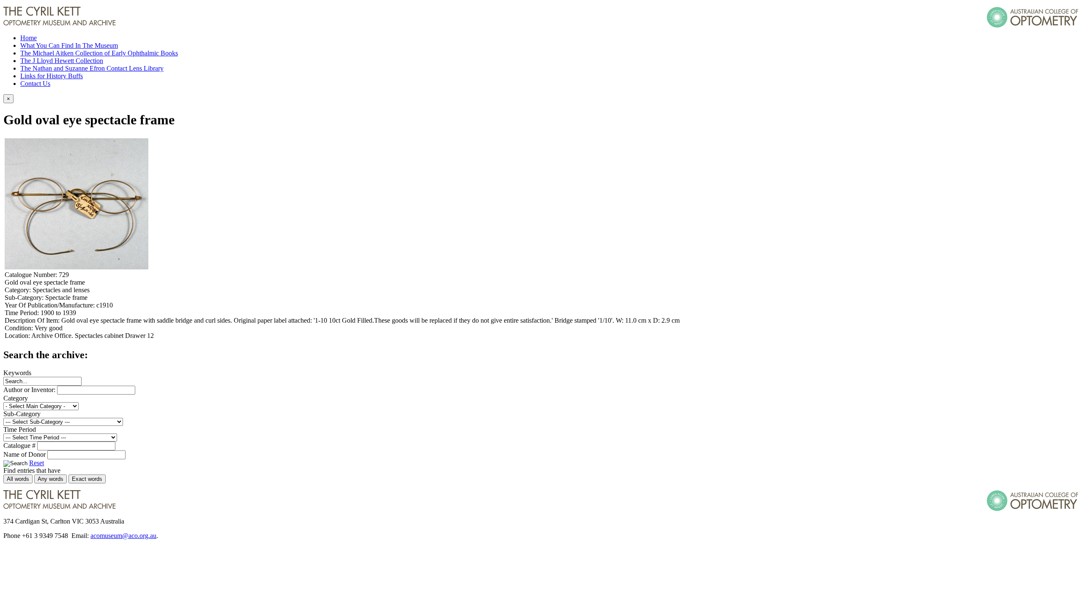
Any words (50, 479)
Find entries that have (31, 470)
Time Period (19, 429)
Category (15, 398)
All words (18, 479)
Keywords (17, 372)
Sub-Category (22, 413)
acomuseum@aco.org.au (123, 535)
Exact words (87, 479)
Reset (36, 462)
